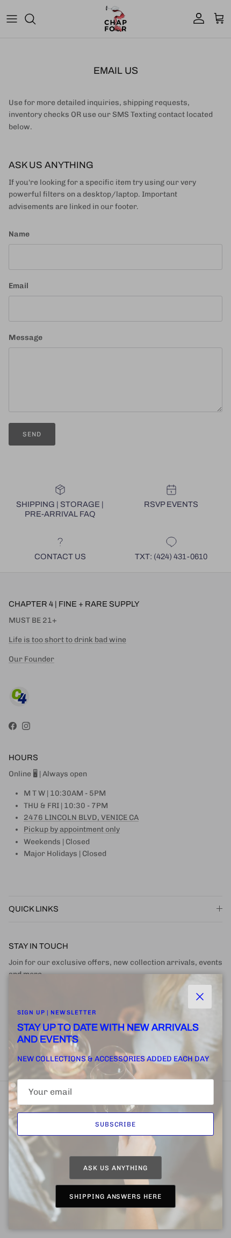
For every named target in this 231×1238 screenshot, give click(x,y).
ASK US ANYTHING (115, 1168)
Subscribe (115, 1124)
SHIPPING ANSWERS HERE (115, 1196)
